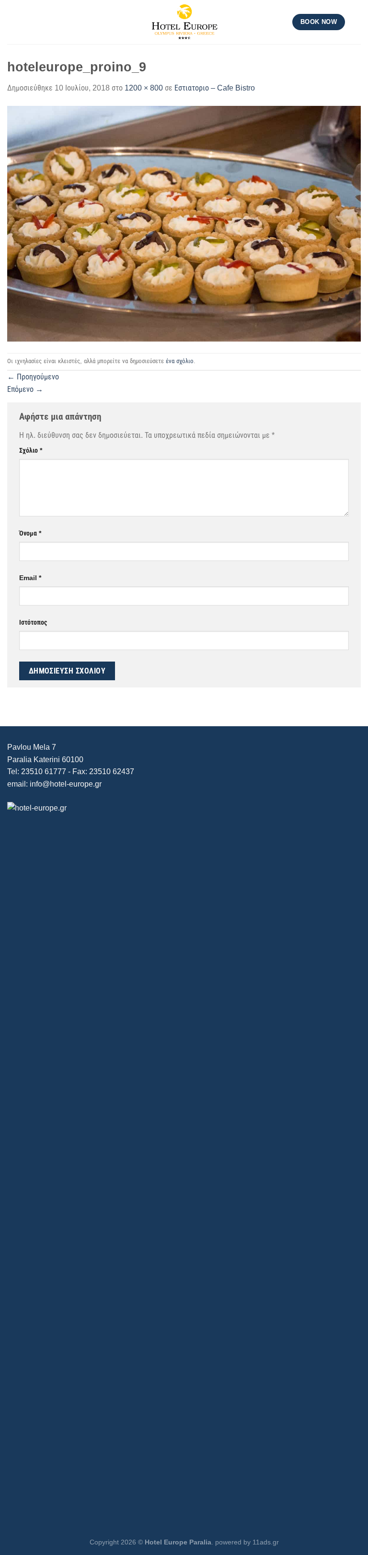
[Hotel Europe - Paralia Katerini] (184, 22)
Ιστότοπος (33, 622)
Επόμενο (25, 389)
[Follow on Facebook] (354, 22)
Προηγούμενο (33, 377)
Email (30, 578)
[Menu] (13, 22)
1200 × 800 (144, 88)
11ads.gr (266, 1542)
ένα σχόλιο (180, 361)
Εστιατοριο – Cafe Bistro (214, 88)
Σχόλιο (30, 450)
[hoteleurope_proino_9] (184, 223)
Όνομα (30, 533)
